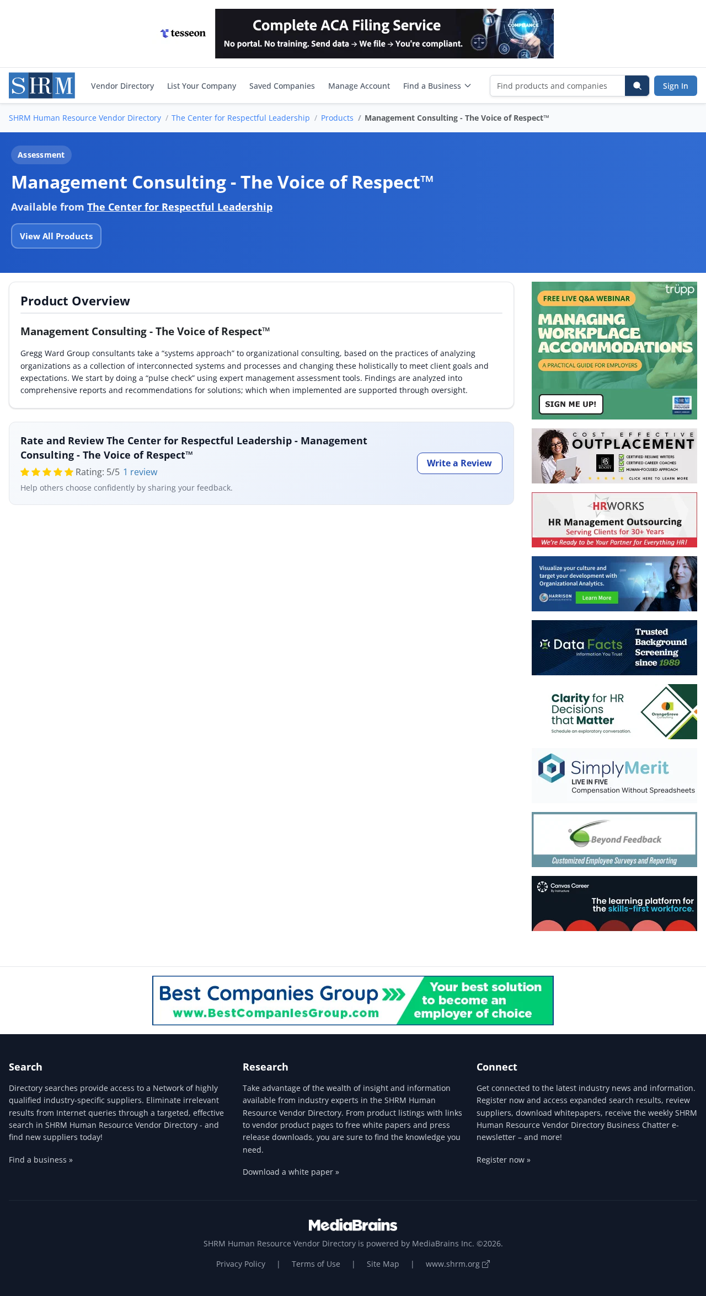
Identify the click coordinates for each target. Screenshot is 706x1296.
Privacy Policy (240, 1264)
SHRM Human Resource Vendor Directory (85, 117)
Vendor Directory (122, 85)
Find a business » (41, 1159)
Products (337, 117)
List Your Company (201, 85)
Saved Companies (282, 85)
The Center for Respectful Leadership (241, 117)
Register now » (504, 1159)
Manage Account (359, 85)
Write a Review (459, 463)
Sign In (675, 85)
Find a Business (432, 85)
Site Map (383, 1264)
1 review (140, 472)
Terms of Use (316, 1264)
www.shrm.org (454, 1264)
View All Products (56, 235)
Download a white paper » (291, 1171)
